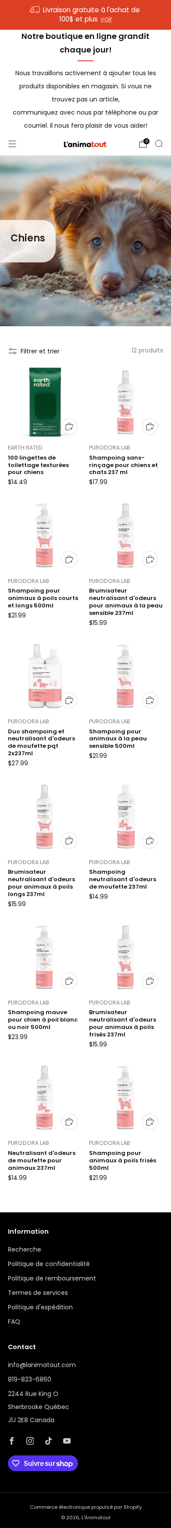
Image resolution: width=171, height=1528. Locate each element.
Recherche (24, 1249)
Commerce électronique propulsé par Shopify (86, 1507)
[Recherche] (158, 143)
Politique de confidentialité (49, 1263)
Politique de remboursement (52, 1278)
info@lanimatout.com (42, 1365)
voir (106, 19)
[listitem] (85, 15)
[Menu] (12, 144)
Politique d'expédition (40, 1307)
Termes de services (38, 1292)
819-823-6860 (29, 1379)
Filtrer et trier (40, 351)
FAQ (14, 1321)
